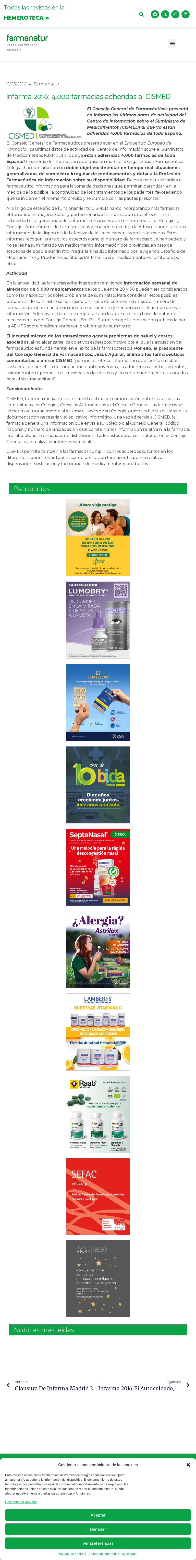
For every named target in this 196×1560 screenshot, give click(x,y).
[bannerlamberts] (98, 537)
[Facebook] (155, 14)
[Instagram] (175, 14)
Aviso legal (129, 1554)
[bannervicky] (98, 1278)
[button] (188, 1464)
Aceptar (98, 1515)
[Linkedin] (185, 14)
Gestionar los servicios (21, 1502)
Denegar (98, 1529)
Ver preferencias (98, 1543)
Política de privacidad (104, 1554)
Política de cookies (72, 1554)
